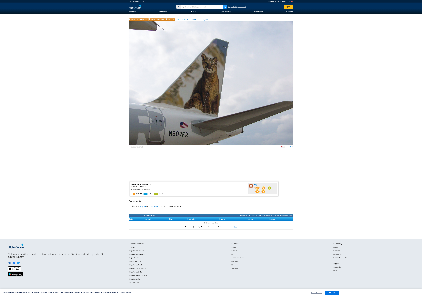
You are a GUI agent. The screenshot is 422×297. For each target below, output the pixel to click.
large (138, 147)
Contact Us (337, 267)
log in (142, 206)
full (142, 147)
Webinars (234, 268)
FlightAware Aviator (136, 265)
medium (133, 147)
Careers (234, 251)
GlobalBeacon (134, 283)
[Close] (418, 293)
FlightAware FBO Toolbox (138, 275)
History (233, 254)
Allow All (332, 293)
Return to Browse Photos (139, 19)
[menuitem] (132, 11)
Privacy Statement (124, 292)
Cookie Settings (316, 293)
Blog (233, 265)
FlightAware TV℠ (135, 279)
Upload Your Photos (157, 19)
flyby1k (256, 185)
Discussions (337, 254)
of (148, 194)
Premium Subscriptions (137, 268)
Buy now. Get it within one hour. (283, 215)
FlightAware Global (135, 272)
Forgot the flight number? (237, 7)
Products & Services (137, 244)
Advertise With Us (237, 258)
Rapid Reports (134, 258)
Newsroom (235, 261)
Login (143, 1)
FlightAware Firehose (136, 251)
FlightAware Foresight (137, 254)
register (154, 206)
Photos (335, 247)
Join (235, 227)
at (159, 194)
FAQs (335, 270)
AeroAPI (132, 247)
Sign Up (288, 7)
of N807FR (137, 194)
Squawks (336, 251)
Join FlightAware (134, 1)
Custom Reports (135, 261)
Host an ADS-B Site (340, 258)
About (233, 247)
